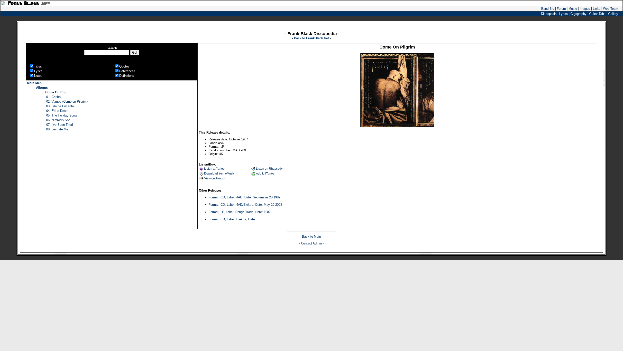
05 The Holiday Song (61, 115)
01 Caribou (54, 97)
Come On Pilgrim (58, 92)
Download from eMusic (219, 173)
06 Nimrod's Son (58, 120)
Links (596, 8)
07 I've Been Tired (59, 125)
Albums (42, 87)
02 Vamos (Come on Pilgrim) (67, 101)
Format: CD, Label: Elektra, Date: (232, 219)
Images (585, 8)
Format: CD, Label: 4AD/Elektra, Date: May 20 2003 (245, 204)
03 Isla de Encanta (60, 106)
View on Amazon (215, 178)
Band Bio (547, 8)
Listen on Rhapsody (269, 168)
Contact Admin (311, 243)
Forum (561, 8)
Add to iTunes (265, 173)
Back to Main (312, 236)
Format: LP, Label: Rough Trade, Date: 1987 (240, 212)
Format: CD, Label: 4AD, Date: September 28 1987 (244, 197)
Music (572, 8)
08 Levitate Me (57, 129)
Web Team (610, 8)
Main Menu (35, 83)
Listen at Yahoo (214, 168)
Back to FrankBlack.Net (312, 38)
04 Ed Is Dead (56, 111)
